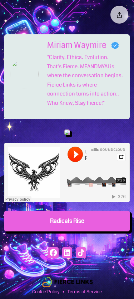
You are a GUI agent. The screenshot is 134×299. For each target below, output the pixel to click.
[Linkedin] (67, 254)
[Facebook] (53, 254)
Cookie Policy (46, 291)
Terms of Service (85, 291)
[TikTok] (81, 254)
